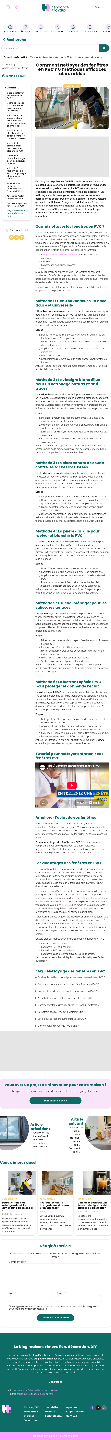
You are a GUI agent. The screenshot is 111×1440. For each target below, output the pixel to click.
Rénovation (10, 31)
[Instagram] (98, 1407)
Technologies (89, 31)
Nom (12, 1293)
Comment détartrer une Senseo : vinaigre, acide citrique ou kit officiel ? (92, 1205)
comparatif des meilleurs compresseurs (38, 1390)
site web (66, 905)
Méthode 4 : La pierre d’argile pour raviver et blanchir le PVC (15, 147)
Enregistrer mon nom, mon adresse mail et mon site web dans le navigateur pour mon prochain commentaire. (53, 1307)
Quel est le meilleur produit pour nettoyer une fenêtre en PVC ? (71, 977)
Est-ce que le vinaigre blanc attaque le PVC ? (62, 1018)
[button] (11, 237)
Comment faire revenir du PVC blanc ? (58, 1025)
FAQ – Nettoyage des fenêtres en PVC (16, 213)
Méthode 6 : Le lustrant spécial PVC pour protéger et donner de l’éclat (17, 173)
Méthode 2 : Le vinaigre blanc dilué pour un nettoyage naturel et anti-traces (16, 120)
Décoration (57, 31)
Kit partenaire (75, 1411)
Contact (99, 7)
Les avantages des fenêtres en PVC (17, 204)
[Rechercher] (104, 48)
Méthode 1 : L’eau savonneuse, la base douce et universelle (15, 107)
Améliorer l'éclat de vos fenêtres (15, 197)
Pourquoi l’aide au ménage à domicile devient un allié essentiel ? (17, 1206)
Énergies (25, 31)
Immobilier (41, 31)
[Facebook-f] (92, 1407)
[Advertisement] (72, 157)
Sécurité (73, 31)
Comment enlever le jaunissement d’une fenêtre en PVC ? (68, 984)
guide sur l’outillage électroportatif (35, 1394)
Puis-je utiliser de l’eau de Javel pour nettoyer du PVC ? (67, 991)
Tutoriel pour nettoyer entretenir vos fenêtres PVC (14, 187)
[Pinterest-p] (104, 1407)
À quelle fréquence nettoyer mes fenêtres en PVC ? (65, 998)
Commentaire (17, 1262)
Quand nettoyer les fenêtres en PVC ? (15, 95)
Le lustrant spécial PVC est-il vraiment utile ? (61, 1012)
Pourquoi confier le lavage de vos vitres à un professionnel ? (55, 1205)
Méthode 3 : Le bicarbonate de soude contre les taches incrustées (16, 134)
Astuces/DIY (31, 1407)
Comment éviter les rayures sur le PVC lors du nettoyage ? (69, 1005)
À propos (71, 1407)
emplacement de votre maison (59, 254)
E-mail (61, 1293)
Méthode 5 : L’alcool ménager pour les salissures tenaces (17, 159)
